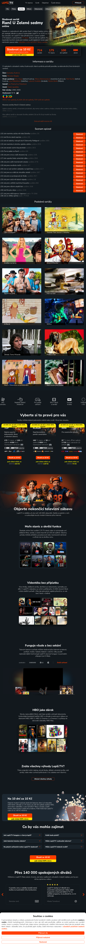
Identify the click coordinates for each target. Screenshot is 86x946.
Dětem (29, 9)
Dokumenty (38, 9)
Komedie (10, 73)
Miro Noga (18, 79)
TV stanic (25, 38)
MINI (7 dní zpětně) (9, 100)
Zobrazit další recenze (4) (43, 121)
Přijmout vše (43, 933)
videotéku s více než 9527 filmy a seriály (33, 42)
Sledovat (79, 134)
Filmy (14, 9)
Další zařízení (62, 663)
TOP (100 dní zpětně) (42, 100)
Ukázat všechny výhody (43, 779)
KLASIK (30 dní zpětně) (25, 100)
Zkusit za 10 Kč (20, 815)
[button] (2, 894)
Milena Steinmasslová (42, 79)
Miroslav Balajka (13, 76)
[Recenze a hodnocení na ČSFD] (17, 93)
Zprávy (63, 9)
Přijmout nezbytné (43, 937)
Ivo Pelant (12, 84)
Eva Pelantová (21, 84)
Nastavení (43, 942)
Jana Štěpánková (15, 81)
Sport (56, 9)
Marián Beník (52, 81)
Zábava (48, 9)
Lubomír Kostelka (34, 81)
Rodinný (17, 73)
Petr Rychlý (70, 79)
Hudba (71, 9)
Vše (7, 9)
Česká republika (13, 87)
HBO (78, 9)
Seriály (21, 9)
